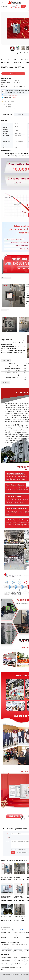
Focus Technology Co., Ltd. (17, 974)
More (2, 969)
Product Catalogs (20, 929)
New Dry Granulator (6, 963)
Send (13, 852)
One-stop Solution (5, 932)
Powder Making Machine (7, 960)
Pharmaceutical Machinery (19, 932)
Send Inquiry (13, 73)
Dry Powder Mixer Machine (19, 963)
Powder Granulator (18, 950)
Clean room (16, 937)
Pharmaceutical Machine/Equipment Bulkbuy (11, 967)
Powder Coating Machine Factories (9, 957)
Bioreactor (3, 937)
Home (2, 10)
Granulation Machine (6, 950)
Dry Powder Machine (20, 960)
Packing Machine (17, 935)
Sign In (3, 108)
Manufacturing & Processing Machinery (12, 10)
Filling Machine (4, 935)
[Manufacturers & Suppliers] (14, 2)
